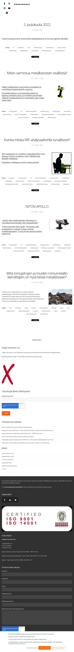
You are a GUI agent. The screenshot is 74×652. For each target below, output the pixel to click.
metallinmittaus (50, 47)
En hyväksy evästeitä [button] (58, 648)
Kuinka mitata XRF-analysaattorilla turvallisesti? (37, 139)
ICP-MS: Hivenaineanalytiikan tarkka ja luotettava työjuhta (17, 436)
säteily (26, 308)
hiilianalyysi (66, 184)
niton (28, 47)
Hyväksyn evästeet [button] (44, 648)
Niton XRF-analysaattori (21, 114)
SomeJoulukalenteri (60, 50)
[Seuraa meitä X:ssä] (9, 3)
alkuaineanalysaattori (31, 111)
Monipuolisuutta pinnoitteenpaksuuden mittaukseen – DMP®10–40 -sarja (22, 433)
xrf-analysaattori (13, 111)
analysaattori (67, 111)
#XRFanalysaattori (46, 50)
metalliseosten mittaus (38, 117)
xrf (13, 47)
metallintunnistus (38, 47)
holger (55, 311)
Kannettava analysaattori (48, 114)
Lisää (4, 469)
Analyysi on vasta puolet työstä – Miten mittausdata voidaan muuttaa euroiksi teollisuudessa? (27, 430)
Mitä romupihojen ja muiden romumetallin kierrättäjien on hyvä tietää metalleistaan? (37, 275)
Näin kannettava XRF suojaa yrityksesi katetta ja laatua (17, 427)
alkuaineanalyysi (52, 117)
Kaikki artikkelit (37, 340)
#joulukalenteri (24, 50)
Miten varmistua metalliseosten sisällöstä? (37, 73)
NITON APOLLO (37, 206)
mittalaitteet (21, 47)
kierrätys (33, 308)
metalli (61, 308)
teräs (68, 308)
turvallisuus (12, 178)
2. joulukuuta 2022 (37, 24)
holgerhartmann (11, 311)
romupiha (35, 311)
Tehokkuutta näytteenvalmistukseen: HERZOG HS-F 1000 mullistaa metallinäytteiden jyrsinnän (27, 439)
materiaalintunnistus (31, 314)
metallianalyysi (13, 50)
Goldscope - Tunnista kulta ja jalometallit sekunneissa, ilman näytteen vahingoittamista (25, 443)
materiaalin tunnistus (23, 117)
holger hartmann (61, 47)
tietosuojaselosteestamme (16, 639)
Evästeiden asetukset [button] (32, 648)
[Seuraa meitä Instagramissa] (4, 8)
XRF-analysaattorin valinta (64, 114)
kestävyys (54, 308)
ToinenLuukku (35, 50)
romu (10, 308)
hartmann (63, 311)
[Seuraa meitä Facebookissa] (4, 3)
